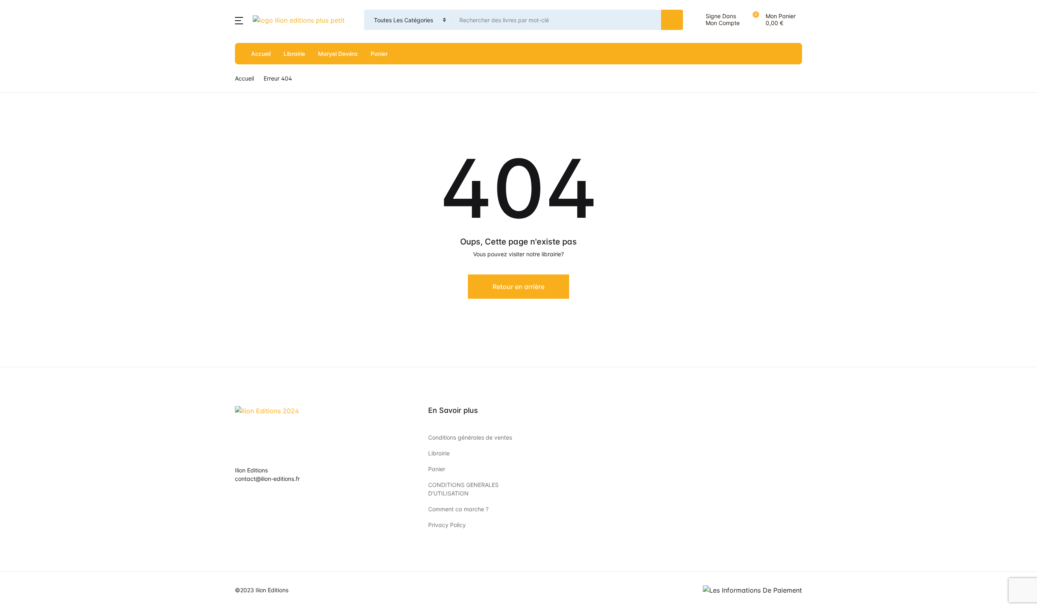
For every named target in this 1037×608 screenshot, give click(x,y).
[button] (239, 20)
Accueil (261, 53)
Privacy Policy (447, 524)
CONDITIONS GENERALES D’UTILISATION (463, 489)
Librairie (294, 53)
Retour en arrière (518, 287)
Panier (379, 53)
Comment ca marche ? (458, 509)
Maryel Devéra (338, 53)
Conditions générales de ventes (470, 437)
